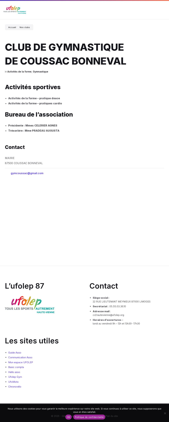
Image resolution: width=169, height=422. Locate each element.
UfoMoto (13, 381)
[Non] (165, 413)
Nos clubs (25, 27)
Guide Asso (14, 352)
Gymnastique (40, 71)
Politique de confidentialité (89, 417)
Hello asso (14, 372)
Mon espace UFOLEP (20, 362)
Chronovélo (14, 386)
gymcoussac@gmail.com (27, 173)
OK (68, 417)
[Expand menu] (163, 10)
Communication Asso (20, 357)
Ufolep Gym (15, 376)
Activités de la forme (19, 71)
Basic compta (16, 367)
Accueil (12, 27)
